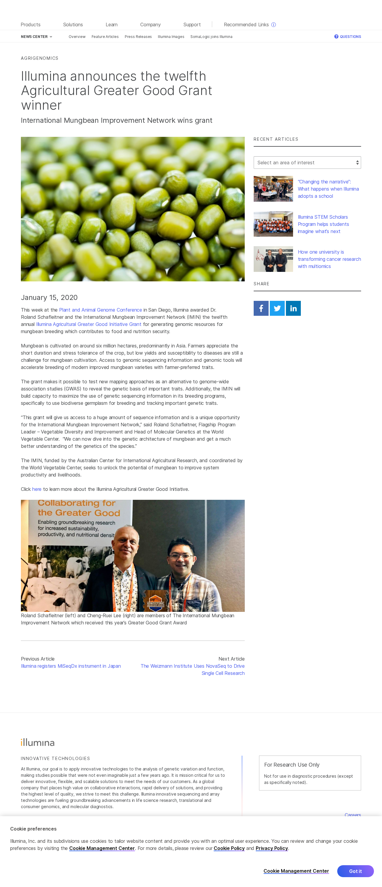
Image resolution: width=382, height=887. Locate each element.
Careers (353, 815)
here (36, 489)
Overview (77, 36)
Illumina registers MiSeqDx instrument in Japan (71, 666)
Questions (350, 36)
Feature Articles (105, 36)
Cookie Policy (229, 848)
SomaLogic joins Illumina (211, 36)
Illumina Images (171, 36)
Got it (355, 871)
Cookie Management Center (102, 848)
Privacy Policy (272, 848)
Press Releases (138, 36)
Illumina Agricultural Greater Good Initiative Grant (88, 324)
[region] (191, 851)
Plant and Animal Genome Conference (100, 310)
